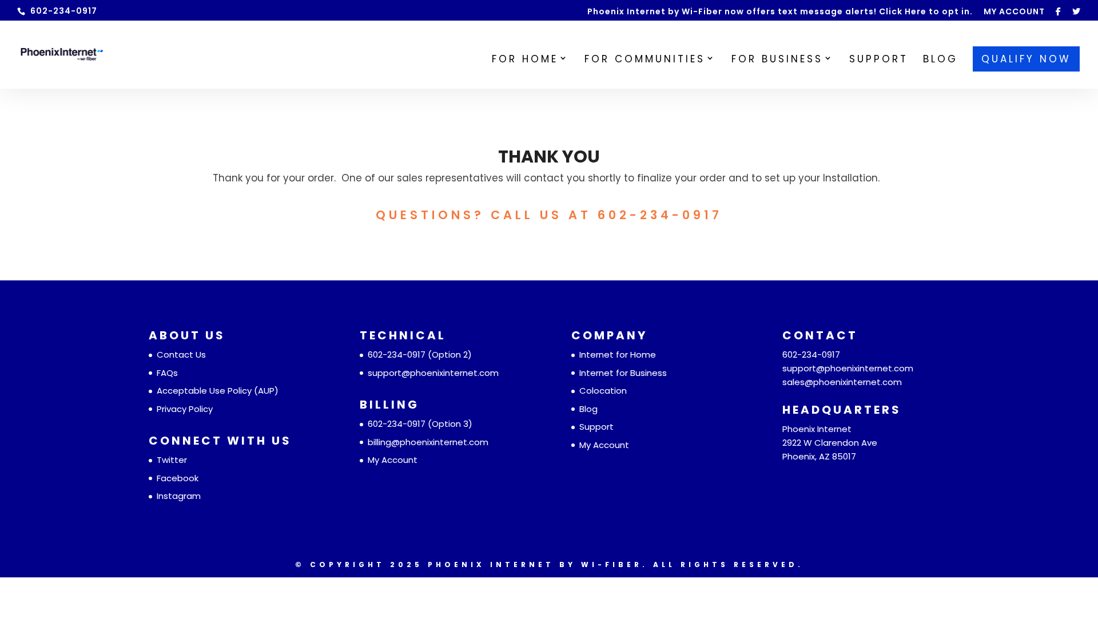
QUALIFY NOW (1026, 59)
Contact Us (181, 354)
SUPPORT (878, 60)
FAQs (167, 373)
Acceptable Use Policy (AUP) (218, 391)
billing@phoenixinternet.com (428, 442)
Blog (588, 409)
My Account (392, 460)
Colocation (603, 391)
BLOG (940, 60)
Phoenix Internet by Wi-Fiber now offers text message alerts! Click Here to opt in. (780, 12)
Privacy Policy (185, 409)
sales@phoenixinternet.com (842, 382)
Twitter (172, 460)
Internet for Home (617, 354)
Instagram (179, 496)
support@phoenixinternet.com (433, 373)
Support (596, 427)
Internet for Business (623, 373)
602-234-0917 (396, 354)
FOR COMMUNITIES (644, 60)
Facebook (177, 478)
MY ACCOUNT (1014, 12)
